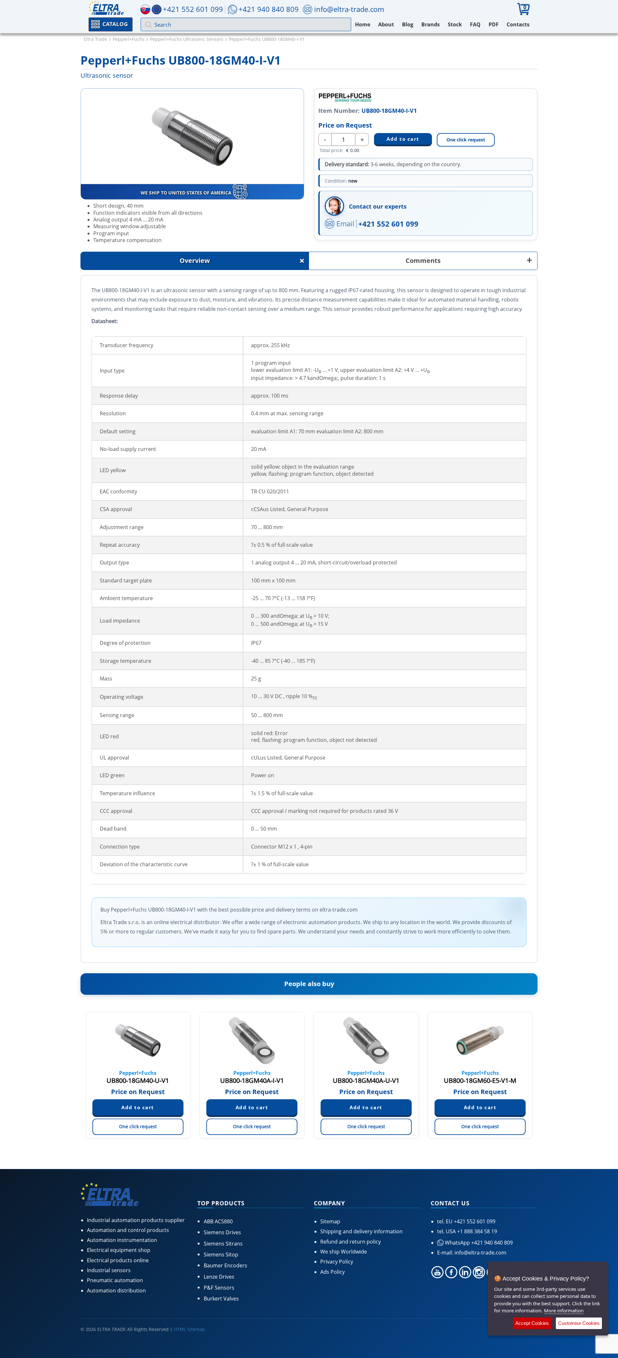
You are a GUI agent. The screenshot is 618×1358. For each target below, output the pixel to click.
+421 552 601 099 (388, 224)
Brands (430, 24)
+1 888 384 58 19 (476, 1231)
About (386, 24)
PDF (494, 24)
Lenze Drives (219, 1276)
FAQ (475, 24)
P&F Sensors (219, 1287)
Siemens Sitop (221, 1254)
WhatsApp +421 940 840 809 (478, 1242)
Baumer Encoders (225, 1265)
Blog (407, 24)
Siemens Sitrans (223, 1243)
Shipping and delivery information (361, 1231)
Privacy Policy (336, 1261)
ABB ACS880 (218, 1221)
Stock (455, 24)
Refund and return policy (350, 1241)
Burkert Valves (221, 1298)
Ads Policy (332, 1271)
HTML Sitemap (189, 1329)
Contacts (518, 24)
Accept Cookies (532, 1323)
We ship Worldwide (343, 1251)
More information (564, 1310)
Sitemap (330, 1221)
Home (362, 24)
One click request (465, 140)
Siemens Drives (222, 1232)
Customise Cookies (579, 1323)
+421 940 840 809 (269, 9)
